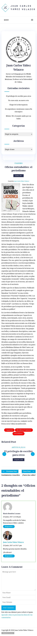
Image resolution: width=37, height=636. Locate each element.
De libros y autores (24, 430)
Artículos (16, 447)
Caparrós (9, 430)
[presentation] (4, 454)
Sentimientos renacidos (10, 475)
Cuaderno (18, 163)
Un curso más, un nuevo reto (18, 100)
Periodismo (18, 433)
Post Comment (8, 608)
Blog (23, 447)
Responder (9, 526)
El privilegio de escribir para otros (18, 96)
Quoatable (10, 633)
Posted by (18, 181)
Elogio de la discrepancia (18, 105)
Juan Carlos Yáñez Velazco (13, 542)
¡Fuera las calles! (29, 475)
